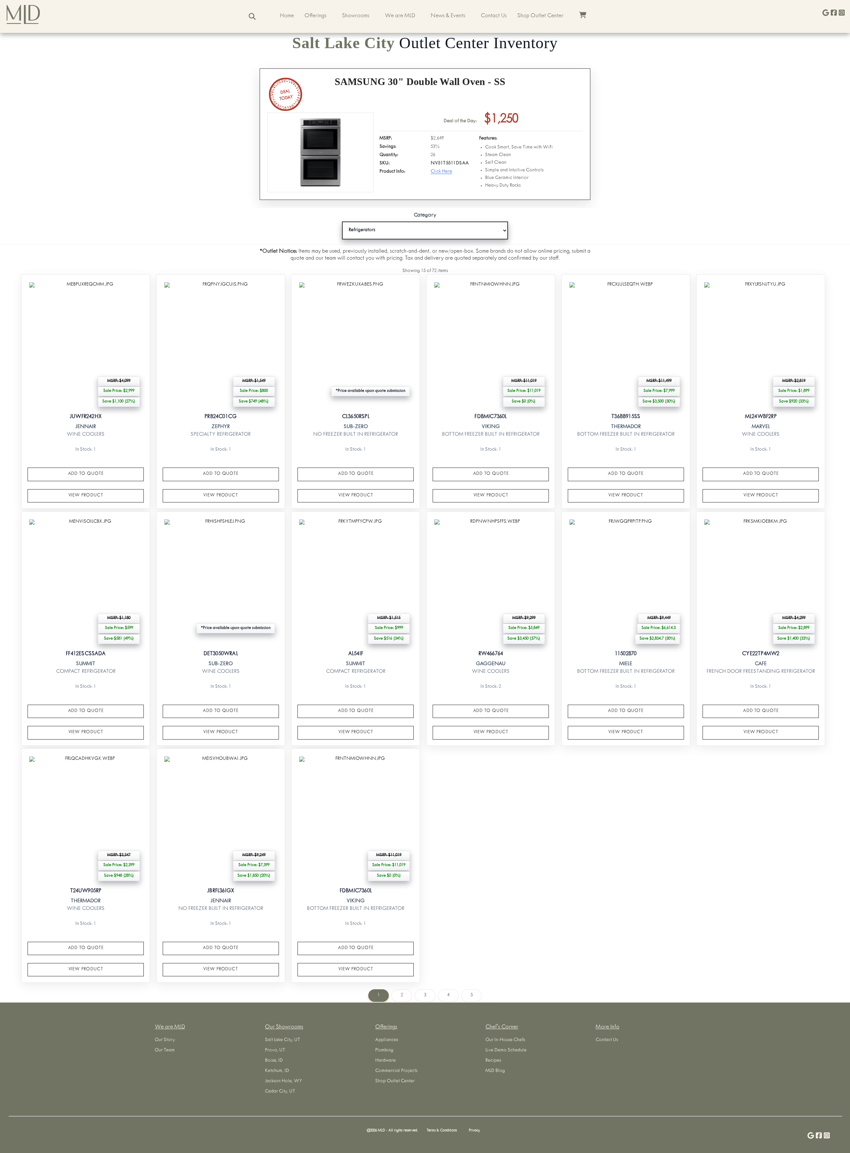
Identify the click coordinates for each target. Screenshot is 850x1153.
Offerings (315, 16)
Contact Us (494, 16)
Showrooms (355, 16)
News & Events (448, 16)
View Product (85, 495)
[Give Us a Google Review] (825, 13)
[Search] (252, 16)
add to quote (86, 474)
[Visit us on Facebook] (834, 13)
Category (425, 216)
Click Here (441, 172)
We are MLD (400, 16)
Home (287, 16)
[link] (85, 391)
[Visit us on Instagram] (842, 13)
